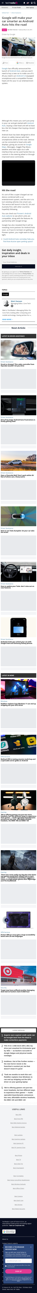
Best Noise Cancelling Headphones (18, 1180)
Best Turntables (18, 1176)
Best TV (18, 1160)
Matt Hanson (14, 30)
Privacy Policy (25, 1278)
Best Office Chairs (18, 1188)
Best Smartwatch (18, 1168)
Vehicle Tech (5, 13)
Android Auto (15, 71)
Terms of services (25, 272)
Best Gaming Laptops (18, 1139)
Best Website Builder (18, 1127)
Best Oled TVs (18, 1164)
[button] (34, 3)
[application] (18, 172)
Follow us (21, 63)
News (4, 30)
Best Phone (18, 1155)
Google (5, 68)
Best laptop (30, 7)
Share (6, 63)
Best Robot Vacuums (18, 1209)
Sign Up (18, 1271)
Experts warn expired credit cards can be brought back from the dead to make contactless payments (19, 1037)
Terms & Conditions (17, 1279)
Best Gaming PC (18, 1143)
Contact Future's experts (10, 1243)
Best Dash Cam (18, 1200)
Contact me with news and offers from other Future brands (18, 1266)
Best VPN (18, 1114)
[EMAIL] (12, 306)
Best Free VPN (18, 1119)
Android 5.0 (21, 76)
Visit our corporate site (16, 1225)
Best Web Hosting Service (18, 1123)
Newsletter (31, 63)
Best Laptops (18, 1135)
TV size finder (16, 7)
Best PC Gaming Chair (18, 1147)
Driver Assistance (16, 13)
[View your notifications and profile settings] (24, 3)
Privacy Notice (27, 273)
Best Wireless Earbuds (18, 1184)
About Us (5, 1239)
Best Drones (18, 1205)
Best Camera (19, 1196)
